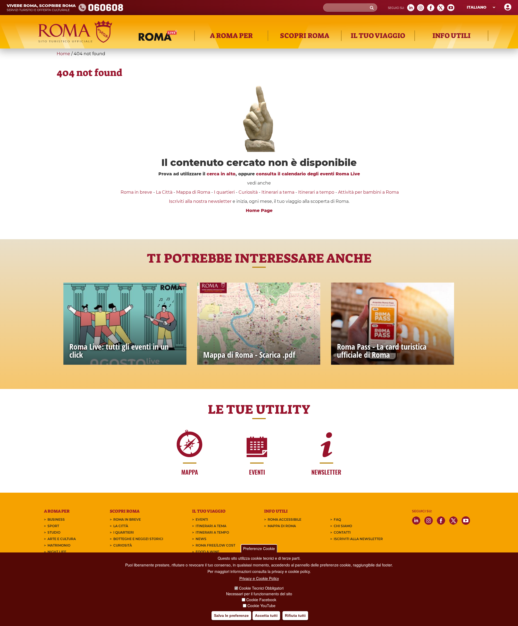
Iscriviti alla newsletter (358, 539)
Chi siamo (343, 526)
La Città (164, 192)
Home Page (259, 210)
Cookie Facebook (261, 599)
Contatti (342, 532)
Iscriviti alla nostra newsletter (200, 201)
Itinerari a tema (277, 192)
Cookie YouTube (261, 605)
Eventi (202, 519)
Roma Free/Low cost (215, 545)
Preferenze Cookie (259, 548)
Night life (56, 552)
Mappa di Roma (193, 192)
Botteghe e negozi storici (138, 539)
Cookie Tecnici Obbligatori (261, 588)
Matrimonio (58, 545)
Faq (337, 519)
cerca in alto (221, 173)
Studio (53, 532)
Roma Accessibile (284, 519)
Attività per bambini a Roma (368, 192)
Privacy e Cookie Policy (259, 578)
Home (63, 53)
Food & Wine (207, 552)
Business (56, 519)
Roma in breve (136, 192)
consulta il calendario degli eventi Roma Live (308, 173)
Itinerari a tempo (316, 192)
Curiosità (248, 192)
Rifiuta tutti (295, 615)
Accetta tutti (266, 615)
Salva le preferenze (231, 615)
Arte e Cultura (61, 539)
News (201, 539)
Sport (53, 526)
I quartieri (224, 192)
